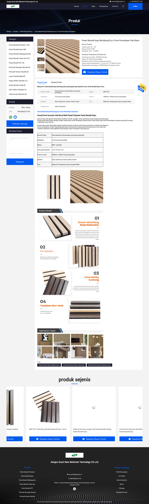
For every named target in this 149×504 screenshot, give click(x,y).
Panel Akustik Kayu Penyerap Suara (99, 365)
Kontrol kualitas (122, 480)
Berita (122, 484)
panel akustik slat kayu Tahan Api (73, 365)
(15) (19, 58)
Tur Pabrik (121, 476)
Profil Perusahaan (121, 472)
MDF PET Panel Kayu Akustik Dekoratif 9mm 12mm (28, 429)
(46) (20, 54)
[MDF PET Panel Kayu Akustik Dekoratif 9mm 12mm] (28, 407)
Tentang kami (103, 6)
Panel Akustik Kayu (26, 31)
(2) (17, 90)
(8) (17, 76)
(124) (19, 45)
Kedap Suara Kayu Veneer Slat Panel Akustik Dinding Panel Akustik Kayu (73, 430)
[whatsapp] (11, 117)
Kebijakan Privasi (121, 492)
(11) (18, 81)
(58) (17, 49)
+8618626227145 (137, 1)
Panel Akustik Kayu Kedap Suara (49, 365)
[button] (10, 412)
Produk (85, 6)
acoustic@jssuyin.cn (118, 1)
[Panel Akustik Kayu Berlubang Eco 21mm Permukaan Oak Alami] (62, 56)
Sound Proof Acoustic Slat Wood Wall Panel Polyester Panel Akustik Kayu (119, 430)
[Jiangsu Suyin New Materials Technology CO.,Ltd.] (12, 6)
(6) (19, 67)
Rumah (76, 6)
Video (93, 6)
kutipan (135, 6)
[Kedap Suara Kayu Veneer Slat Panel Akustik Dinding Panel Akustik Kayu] (74, 407)
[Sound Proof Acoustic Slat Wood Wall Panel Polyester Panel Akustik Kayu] (120, 407)
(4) (16, 63)
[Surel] (15, 117)
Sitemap (121, 488)
